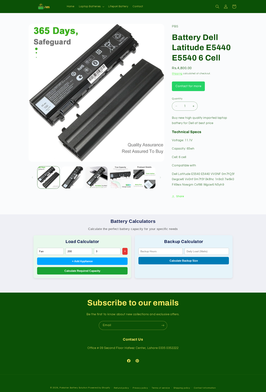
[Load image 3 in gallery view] (96, 177)
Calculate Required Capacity (82, 270)
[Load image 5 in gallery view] (144, 177)
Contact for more (188, 86)
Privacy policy (140, 388)
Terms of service (161, 388)
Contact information (205, 388)
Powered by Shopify (99, 388)
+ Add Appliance (82, 261)
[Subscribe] (163, 325)
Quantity (177, 98)
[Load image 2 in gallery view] (72, 177)
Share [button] (180, 196)
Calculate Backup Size (184, 260)
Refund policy (121, 388)
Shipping (177, 74)
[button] (91, 7)
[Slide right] (160, 177)
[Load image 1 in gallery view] (48, 177)
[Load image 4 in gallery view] (120, 177)
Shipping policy (182, 388)
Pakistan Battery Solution (73, 388)
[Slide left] (33, 177)
